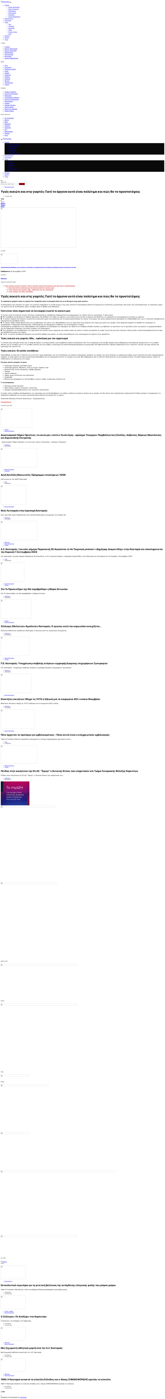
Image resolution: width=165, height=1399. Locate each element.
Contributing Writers (12, 98)
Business (8, 124)
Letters (7, 103)
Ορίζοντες (4, 278)
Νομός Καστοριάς (14, 7)
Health (7, 73)
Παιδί (10, 30)
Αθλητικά (7, 542)
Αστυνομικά (12, 13)
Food (6, 71)
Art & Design (9, 118)
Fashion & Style (10, 69)
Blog (6, 122)
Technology (9, 83)
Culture (7, 126)
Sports (7, 81)
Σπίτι (10, 34)
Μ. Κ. (6, 482)
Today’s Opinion (10, 92)
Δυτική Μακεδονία (14, 16)
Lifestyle (8, 75)
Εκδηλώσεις (12, 11)
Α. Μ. (6, 559)
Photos (7, 133)
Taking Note (9, 107)
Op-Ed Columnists (11, 94)
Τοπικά (7, 5)
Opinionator (9, 101)
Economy (8, 67)
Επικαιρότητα (9, 18)
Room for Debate (11, 109)
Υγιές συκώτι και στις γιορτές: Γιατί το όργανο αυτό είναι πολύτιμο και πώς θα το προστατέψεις (40, 286)
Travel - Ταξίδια (9, 1311)
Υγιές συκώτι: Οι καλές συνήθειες (20, 291)
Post (6, 135)
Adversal (23, 1397)
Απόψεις (7, 36)
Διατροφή (11, 28)
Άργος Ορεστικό (13, 9)
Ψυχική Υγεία (12, 32)
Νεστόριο (11, 15)
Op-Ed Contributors (12, 99)
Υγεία (6, 22)
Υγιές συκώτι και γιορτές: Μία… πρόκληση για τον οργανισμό (30, 290)
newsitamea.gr (6, 402)
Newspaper (9, 131)
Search (22, 184)
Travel (7, 85)
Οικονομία (8, 20)
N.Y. (6, 130)
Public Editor (9, 111)
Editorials (8, 96)
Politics (7, 77)
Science (7, 79)
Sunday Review (10, 105)
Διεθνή (7, 38)
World (7, 120)
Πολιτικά (7, 471)
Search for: (4, 182)
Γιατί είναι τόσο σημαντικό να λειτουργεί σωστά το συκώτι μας (31, 288)
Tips (9, 24)
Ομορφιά (11, 26)
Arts (6, 65)
